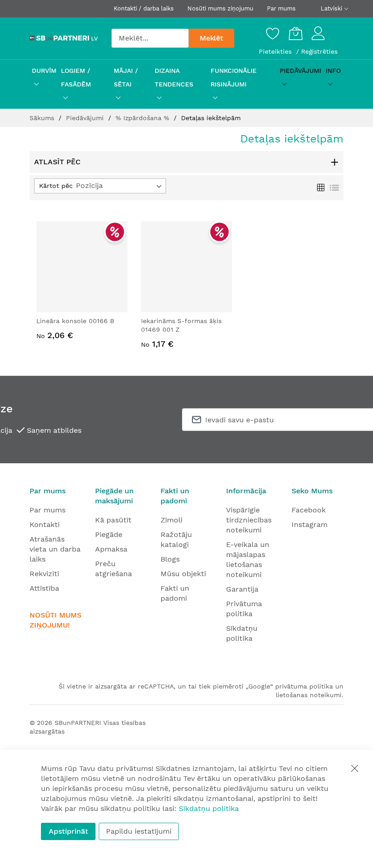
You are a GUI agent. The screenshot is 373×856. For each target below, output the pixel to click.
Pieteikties (276, 51)
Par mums (281, 8)
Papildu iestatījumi (138, 831)
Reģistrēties (319, 51)
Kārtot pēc (56, 185)
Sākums (43, 118)
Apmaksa (111, 549)
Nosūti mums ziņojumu (220, 8)
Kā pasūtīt (113, 520)
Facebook (309, 510)
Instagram (310, 524)
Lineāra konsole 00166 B (75, 320)
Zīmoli (171, 520)
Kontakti (45, 524)
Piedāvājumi (86, 118)
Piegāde (108, 534)
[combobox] (150, 38)
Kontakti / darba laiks (144, 8)
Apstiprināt (68, 831)
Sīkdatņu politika (209, 808)
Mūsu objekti (183, 573)
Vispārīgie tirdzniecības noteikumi (249, 520)
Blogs (170, 559)
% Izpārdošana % (143, 118)
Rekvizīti (44, 573)
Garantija (242, 589)
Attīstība (44, 588)
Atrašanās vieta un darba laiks (55, 549)
